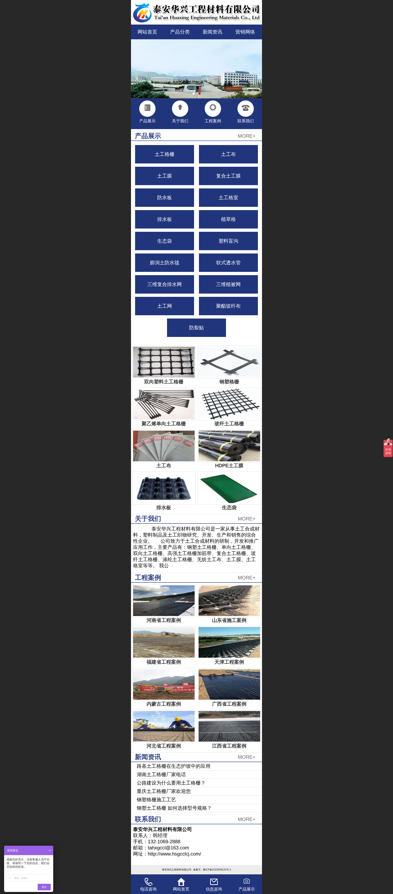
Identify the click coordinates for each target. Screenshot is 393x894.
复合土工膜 (228, 176)
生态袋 (164, 241)
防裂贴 (196, 327)
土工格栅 (164, 154)
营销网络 (245, 32)
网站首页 (147, 32)
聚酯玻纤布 (228, 306)
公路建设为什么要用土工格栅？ (171, 783)
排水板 (164, 219)
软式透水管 (228, 262)
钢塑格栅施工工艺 (156, 799)
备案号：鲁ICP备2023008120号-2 (212, 869)
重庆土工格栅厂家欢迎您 (164, 791)
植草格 (228, 219)
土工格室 (228, 197)
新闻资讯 (212, 32)
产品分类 (180, 32)
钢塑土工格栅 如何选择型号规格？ (174, 808)
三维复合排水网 (164, 284)
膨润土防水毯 (164, 262)
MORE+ (246, 136)
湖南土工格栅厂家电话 (161, 774)
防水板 (164, 197)
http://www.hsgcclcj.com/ (174, 854)
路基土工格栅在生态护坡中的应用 (173, 766)
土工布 (228, 154)
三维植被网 (228, 284)
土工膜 (164, 176)
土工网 (164, 306)
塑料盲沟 (228, 241)
